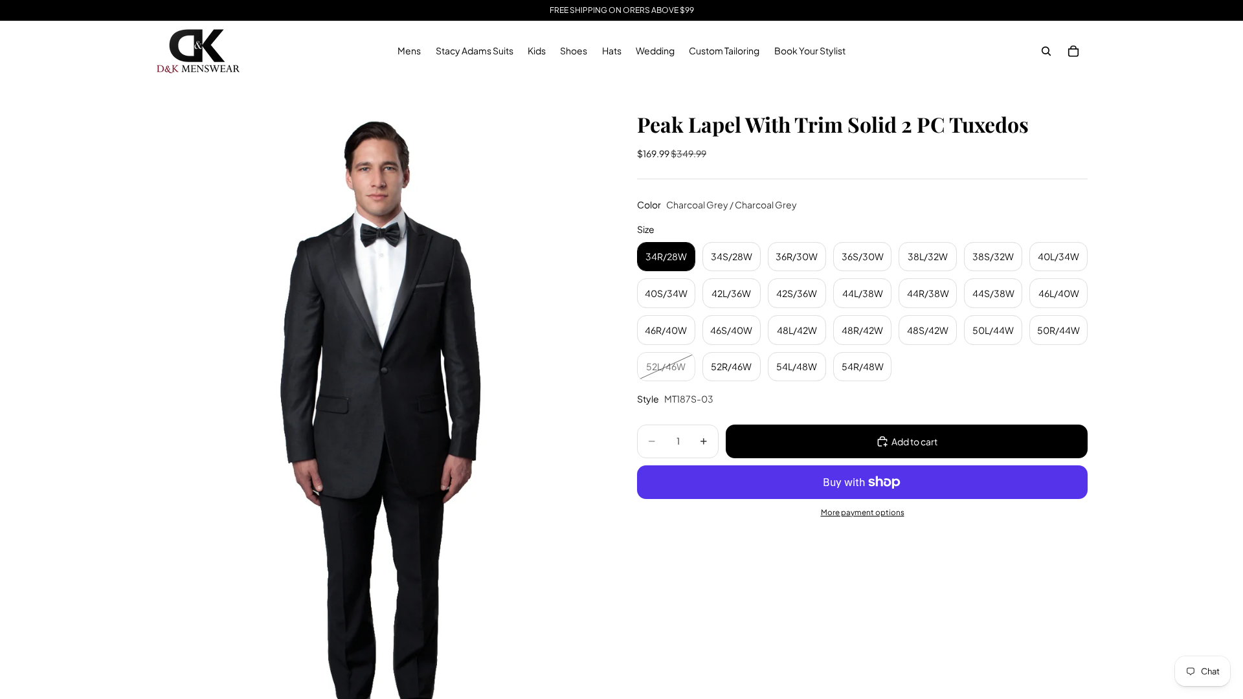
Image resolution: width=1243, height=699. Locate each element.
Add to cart (914, 441)
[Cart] (1073, 51)
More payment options (862, 512)
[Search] (1046, 51)
